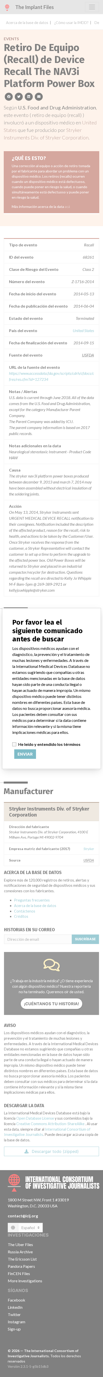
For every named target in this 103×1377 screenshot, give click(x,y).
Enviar (25, 754)
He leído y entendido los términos (49, 744)
